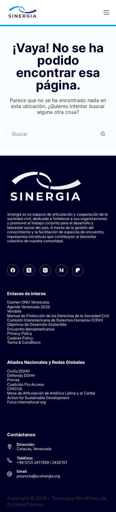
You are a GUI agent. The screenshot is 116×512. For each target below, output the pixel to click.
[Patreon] (78, 270)
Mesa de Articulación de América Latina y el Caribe (51, 393)
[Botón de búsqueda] (103, 134)
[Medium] (61, 270)
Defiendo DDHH (21, 375)
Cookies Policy (20, 338)
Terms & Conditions (24, 342)
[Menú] (106, 12)
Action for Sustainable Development (38, 397)
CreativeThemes (25, 504)
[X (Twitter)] (29, 270)
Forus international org (26, 402)
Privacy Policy (19, 333)
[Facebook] (13, 270)
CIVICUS (14, 388)
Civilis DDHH (18, 371)
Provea (13, 379)
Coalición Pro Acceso (25, 384)
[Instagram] (45, 270)
